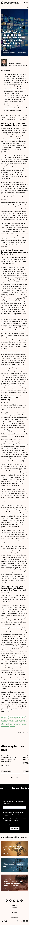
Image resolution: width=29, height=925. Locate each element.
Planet (3, 7)
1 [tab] (11, 777)
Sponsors (14, 907)
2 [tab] (12, 777)
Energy (9, 7)
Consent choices (14, 917)
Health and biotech (18, 7)
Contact (14, 914)
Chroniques (7, 12)
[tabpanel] (12, 764)
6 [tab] (17, 777)
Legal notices (14, 912)
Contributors (14, 910)
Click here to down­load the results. (16, 119)
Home (4, 12)
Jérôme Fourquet (15, 63)
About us (14, 905)
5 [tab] (16, 777)
